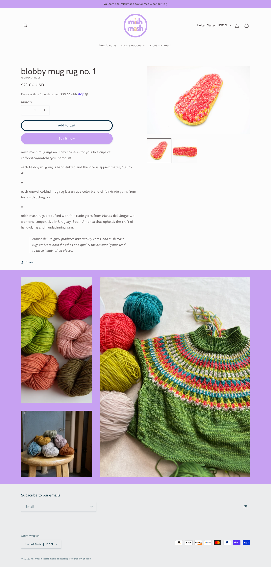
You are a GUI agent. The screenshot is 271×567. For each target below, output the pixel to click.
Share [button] (30, 262)
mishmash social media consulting (49, 558)
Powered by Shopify (80, 558)
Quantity (26, 101)
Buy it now (67, 138)
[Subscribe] (91, 507)
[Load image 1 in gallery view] (159, 151)
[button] (25, 25)
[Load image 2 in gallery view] (185, 151)
